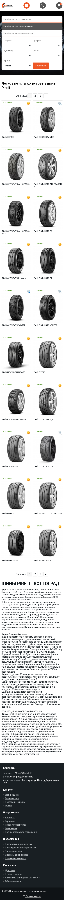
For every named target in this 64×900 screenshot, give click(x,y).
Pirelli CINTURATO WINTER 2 (46, 325)
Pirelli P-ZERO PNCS (42, 560)
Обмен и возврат (14, 881)
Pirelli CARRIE (8, 137)
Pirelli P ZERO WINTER (43, 466)
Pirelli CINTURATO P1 (43, 231)
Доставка (10, 870)
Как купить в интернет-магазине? (22, 877)
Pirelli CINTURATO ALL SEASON (16, 184)
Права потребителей (15, 825)
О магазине (11, 828)
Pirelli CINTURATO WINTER (13, 325)
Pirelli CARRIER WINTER (44, 137)
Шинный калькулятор (16, 858)
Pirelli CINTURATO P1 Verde (14, 278)
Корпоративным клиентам (18, 844)
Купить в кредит (13, 874)
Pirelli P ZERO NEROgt (43, 419)
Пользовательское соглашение (21, 832)
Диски (8, 805)
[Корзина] (59, 5)
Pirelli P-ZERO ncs (10, 560)
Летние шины (12, 795)
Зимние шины (12, 798)
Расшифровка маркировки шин (21, 847)
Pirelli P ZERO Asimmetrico (14, 419)
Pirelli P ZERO (39, 372)
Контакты (10, 817)
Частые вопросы (13, 851)
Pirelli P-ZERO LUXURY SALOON (48, 513)
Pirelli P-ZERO (8, 513)
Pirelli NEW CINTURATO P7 (13, 372)
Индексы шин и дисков (16, 855)
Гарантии (10, 821)
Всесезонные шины (15, 802)
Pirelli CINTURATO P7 (43, 278)
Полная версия (33, 896)
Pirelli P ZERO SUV (10, 466)
